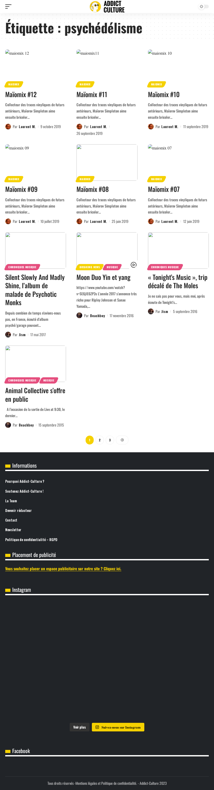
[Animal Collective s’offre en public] (35, 364)
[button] (9, 6)
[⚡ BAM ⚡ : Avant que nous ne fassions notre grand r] (38, 622)
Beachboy (97, 315)
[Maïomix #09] (35, 162)
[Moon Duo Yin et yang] (106, 250)
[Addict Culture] (107, 6)
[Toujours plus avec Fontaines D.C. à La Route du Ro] (175, 622)
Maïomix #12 (21, 94)
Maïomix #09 (21, 189)
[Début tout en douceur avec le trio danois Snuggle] (106, 699)
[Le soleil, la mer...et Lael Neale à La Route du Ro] (175, 699)
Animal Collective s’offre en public (35, 394)
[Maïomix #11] (106, 67)
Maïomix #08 (92, 189)
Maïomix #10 (164, 94)
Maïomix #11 (91, 94)
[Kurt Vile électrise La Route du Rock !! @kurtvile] (106, 661)
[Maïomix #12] (35, 67)
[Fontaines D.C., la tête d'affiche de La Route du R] (38, 661)
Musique (112, 267)
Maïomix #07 (164, 189)
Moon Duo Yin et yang (103, 277)
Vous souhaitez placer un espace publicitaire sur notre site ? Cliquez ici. (63, 568)
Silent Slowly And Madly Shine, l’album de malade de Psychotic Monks (35, 289)
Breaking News (90, 267)
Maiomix (13, 84)
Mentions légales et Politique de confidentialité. (106, 783)
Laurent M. (27, 126)
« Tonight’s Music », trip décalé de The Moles (177, 281)
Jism (22, 334)
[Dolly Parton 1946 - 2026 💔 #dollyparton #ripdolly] (106, 622)
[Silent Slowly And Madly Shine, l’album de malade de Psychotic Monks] (35, 250)
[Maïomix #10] (178, 67)
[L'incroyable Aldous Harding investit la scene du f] (38, 699)
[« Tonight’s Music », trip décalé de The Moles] (178, 250)
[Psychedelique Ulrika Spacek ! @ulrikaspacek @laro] (175, 661)
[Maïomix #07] (178, 162)
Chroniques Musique (22, 267)
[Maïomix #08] (106, 162)
